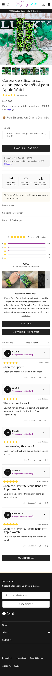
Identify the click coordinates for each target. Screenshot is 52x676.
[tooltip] (37, 294)
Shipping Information (12, 212)
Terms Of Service (36, 658)
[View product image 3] (25, 71)
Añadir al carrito (26, 148)
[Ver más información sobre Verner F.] (44, 472)
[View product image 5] (44, 71)
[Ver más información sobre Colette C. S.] (44, 515)
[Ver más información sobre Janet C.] (44, 389)
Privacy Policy (7, 658)
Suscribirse (26, 604)
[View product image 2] (16, 71)
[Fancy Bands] (26, 4)
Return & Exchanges (12, 220)
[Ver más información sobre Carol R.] (44, 353)
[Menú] (3, 4)
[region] (26, 279)
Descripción (8, 205)
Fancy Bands (14, 666)
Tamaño (6, 127)
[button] (14, 95)
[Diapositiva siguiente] (47, 279)
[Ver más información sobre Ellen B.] (44, 432)
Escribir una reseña (32, 333)
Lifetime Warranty (11, 184)
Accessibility (22, 658)
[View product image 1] (6, 71)
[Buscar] (9, 4)
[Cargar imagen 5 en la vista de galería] (26, 39)
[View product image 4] (34, 71)
